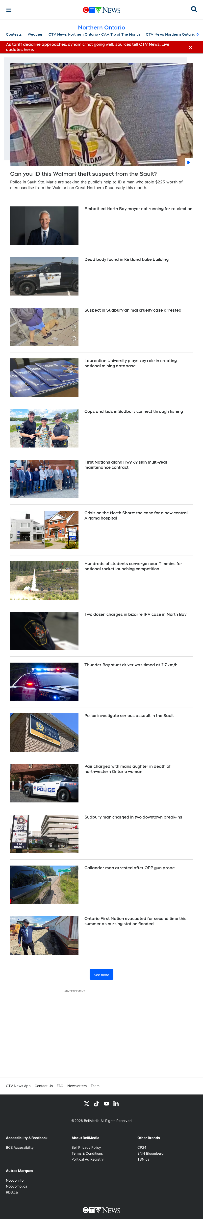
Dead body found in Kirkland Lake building (126, 259)
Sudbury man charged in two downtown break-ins (133, 817)
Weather (35, 34)
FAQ (60, 1086)
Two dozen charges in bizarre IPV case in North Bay (135, 614)
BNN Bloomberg (150, 1153)
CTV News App (18, 1086)
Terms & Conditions (87, 1153)
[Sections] (9, 10)
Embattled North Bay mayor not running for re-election (138, 208)
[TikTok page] (97, 1103)
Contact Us (44, 1086)
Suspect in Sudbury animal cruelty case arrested (132, 310)
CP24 (141, 1147)
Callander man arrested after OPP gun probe (129, 868)
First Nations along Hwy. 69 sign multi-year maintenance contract (126, 465)
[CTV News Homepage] (101, 10)
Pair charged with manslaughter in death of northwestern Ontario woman (127, 769)
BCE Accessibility (20, 1147)
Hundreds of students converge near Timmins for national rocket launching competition (133, 566)
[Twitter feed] (87, 1103)
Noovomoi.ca (16, 1186)
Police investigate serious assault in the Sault (129, 715)
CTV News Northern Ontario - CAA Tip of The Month (94, 34)
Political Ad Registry (88, 1159)
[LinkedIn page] (116, 1103)
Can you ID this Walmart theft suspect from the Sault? (83, 174)
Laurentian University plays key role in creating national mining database (130, 363)
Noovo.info (15, 1180)
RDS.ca (12, 1192)
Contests (14, 34)
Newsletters (77, 1086)
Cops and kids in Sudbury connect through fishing (133, 411)
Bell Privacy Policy (86, 1147)
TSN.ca (143, 1159)
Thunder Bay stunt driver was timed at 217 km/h (131, 665)
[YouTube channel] (106, 1103)
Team (95, 1086)
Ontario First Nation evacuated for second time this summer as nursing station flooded (135, 921)
